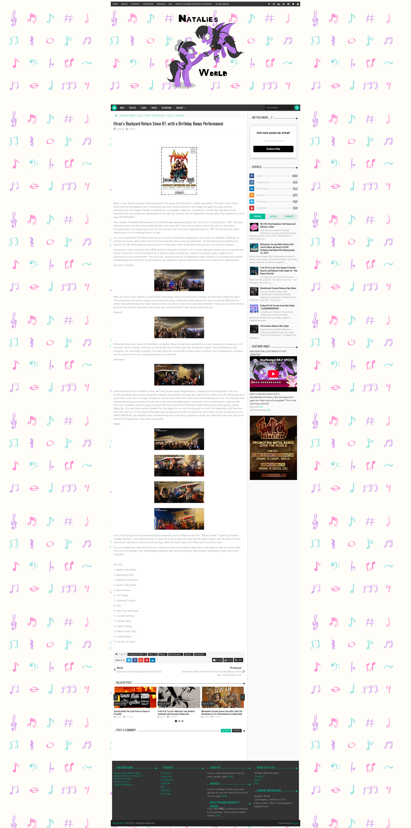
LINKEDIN (165, 783)
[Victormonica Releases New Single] (254, 329)
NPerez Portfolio (122, 778)
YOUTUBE (166, 793)
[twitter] (293, 4)
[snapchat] (288, 4)
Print (229, 660)
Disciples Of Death (136, 654)
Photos (132, 107)
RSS (163, 787)
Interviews (166, 107)
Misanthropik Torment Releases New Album (278, 288)
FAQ (170, 4)
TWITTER (165, 790)
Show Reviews (175, 654)
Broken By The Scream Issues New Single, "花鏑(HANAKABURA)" (277, 307)
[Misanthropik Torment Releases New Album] (254, 291)
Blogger (295, 823)
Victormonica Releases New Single (274, 325)
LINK (260, 407)
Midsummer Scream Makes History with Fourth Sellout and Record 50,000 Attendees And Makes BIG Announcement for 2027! (277, 248)
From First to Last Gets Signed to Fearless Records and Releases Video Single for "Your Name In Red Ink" (278, 270)
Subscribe (273, 148)
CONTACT (135, 4)
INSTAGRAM (167, 780)
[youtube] (297, 4)
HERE (230, 776)
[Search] (296, 107)
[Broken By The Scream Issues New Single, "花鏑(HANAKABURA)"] (254, 309)
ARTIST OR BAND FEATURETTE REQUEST (193, 4)
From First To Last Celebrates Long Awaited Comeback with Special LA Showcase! (176, 712)
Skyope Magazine (123, 784)
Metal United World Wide (127, 773)
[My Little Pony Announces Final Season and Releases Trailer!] (254, 227)
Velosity (188, 654)
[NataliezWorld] (114, 107)
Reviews (179, 107)
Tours (143, 107)
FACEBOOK (166, 776)
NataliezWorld (119, 823)
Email (218, 660)
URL (239, 660)
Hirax (151, 654)
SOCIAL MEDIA (222, 4)
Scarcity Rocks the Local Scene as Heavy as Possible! (132, 712)
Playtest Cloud (121, 781)
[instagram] (273, 4)
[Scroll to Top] (407, 822)
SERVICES (161, 4)
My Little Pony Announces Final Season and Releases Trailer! (277, 225)
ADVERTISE (148, 4)
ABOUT (124, 4)
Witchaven (199, 654)
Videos (154, 107)
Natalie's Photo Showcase (128, 775)
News (122, 107)
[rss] (283, 4)
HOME (115, 4)
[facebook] (269, 4)
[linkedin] (278, 4)
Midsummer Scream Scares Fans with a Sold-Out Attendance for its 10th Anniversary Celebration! (221, 712)
